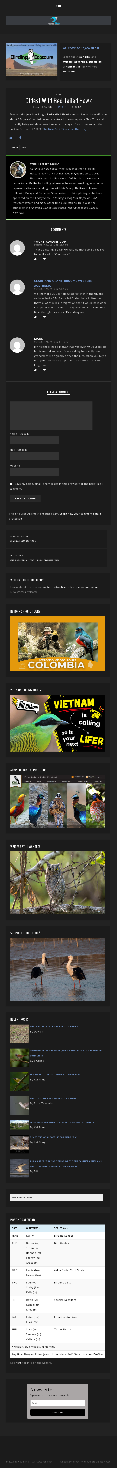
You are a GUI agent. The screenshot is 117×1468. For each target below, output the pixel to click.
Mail (18, 449)
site (34, 587)
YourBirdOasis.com (50, 241)
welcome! (69, 71)
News (58, 94)
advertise (80, 61)
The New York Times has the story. (64, 129)
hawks (14, 147)
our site (84, 57)
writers (47, 587)
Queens (79, 173)
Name (19, 434)
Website (15, 465)
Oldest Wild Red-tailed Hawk (58, 101)
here (19, 1362)
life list (32, 183)
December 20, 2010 (42, 107)
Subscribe (57, 1412)
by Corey (62, 107)
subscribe (95, 61)
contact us (91, 587)
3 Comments (78, 107)
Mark (38, 338)
